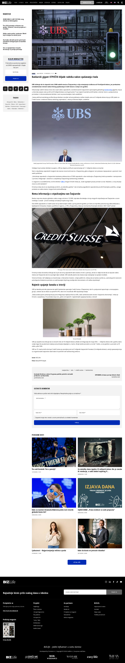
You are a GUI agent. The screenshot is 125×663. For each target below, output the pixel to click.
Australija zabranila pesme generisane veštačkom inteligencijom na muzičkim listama (14, 41)
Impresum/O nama (99, 606)
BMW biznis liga (38, 625)
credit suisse (79, 370)
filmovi (13, 104)
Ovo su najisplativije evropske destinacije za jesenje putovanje (12, 48)
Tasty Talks (36, 620)
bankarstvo (89, 370)
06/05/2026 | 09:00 (82, 512)
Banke (33, 73)
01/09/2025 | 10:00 (36, 553)
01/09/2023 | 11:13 (49, 73)
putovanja (22, 106)
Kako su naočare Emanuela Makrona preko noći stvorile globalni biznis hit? (52, 511)
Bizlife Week (37, 628)
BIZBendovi (36, 623)
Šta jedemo (36, 615)
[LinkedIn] (10, 88)
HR (17, 104)
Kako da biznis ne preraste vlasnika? (91, 550)
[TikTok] (21, 88)
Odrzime (7, 106)
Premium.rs (51, 651)
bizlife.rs (70, 651)
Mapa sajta (97, 612)
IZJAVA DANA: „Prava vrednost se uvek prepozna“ (96, 510)
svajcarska (65, 370)
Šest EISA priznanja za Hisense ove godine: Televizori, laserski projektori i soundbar (14, 27)
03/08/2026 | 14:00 (82, 474)
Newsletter (67, 615)
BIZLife (41, 73)
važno (8, 108)
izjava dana (22, 104)
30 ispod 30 (10, 102)
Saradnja (66, 606)
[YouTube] (26, 88)
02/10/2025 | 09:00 (82, 553)
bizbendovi (21, 102)
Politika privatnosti (99, 615)
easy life (7, 104)
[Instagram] (5, 88)
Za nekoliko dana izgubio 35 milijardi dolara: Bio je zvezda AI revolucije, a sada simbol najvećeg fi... (100, 470)
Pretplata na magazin (70, 612)
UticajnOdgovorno (38, 612)
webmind (20, 108)
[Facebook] (15, 88)
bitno (15, 102)
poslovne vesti (15, 106)
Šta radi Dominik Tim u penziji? (44, 469)
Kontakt (96, 609)
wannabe (14, 108)
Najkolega (36, 606)
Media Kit (66, 609)
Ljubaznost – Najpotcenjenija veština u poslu (49, 550)
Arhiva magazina (68, 617)
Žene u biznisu (37, 609)
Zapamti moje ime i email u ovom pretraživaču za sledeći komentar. (56, 417)
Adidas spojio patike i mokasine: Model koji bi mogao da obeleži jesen (14, 34)
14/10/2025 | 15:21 (36, 472)
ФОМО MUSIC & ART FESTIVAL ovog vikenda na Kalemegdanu (13, 20)
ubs (72, 370)
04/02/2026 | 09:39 (36, 515)
